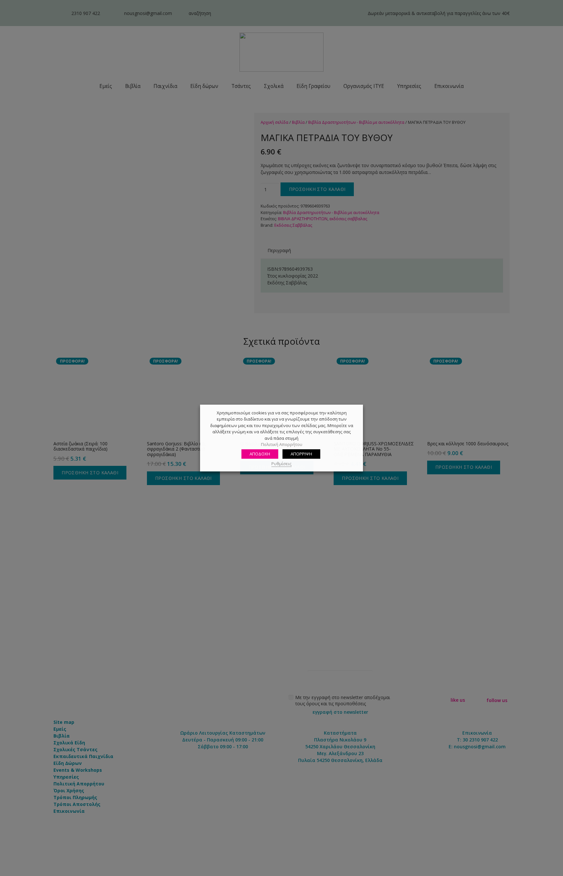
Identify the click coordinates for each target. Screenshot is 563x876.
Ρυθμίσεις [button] (281, 464)
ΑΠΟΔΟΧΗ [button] (260, 454)
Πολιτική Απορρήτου (281, 445)
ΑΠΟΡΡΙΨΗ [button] (301, 454)
